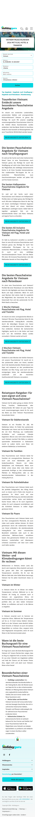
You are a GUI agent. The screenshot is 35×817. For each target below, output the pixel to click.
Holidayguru (6, 760)
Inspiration (5, 769)
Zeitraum (5, 60)
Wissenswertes (7, 765)
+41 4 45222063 (24, 799)
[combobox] (17, 55)
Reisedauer (5, 66)
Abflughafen (6, 72)
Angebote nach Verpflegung (22, 92)
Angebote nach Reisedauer (11, 94)
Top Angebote (6, 92)
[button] (17, 85)
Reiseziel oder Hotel (8, 54)
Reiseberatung (26, 94)
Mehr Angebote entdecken (16, 137)
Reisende (5, 78)
